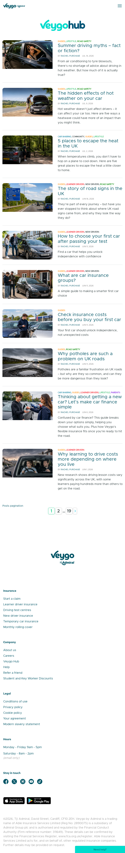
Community (78, 137)
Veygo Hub (11, 661)
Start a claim (12, 598)
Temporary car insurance (20, 621)
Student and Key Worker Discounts (28, 678)
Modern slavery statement (21, 724)
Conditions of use (15, 701)
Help (6, 667)
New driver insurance (18, 615)
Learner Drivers (75, 184)
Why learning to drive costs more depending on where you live (88, 459)
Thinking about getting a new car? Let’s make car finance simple (90, 402)
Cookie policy (12, 713)
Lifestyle (71, 41)
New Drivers (92, 184)
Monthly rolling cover (18, 627)
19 (69, 511)
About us (9, 650)
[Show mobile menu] (120, 6)
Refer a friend (12, 672)
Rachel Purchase (70, 56)
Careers (8, 655)
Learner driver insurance (20, 604)
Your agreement (14, 718)
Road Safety (84, 41)
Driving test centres (17, 610)
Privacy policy (13, 707)
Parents (115, 393)
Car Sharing (64, 137)
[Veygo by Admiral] (62, 558)
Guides (61, 41)
